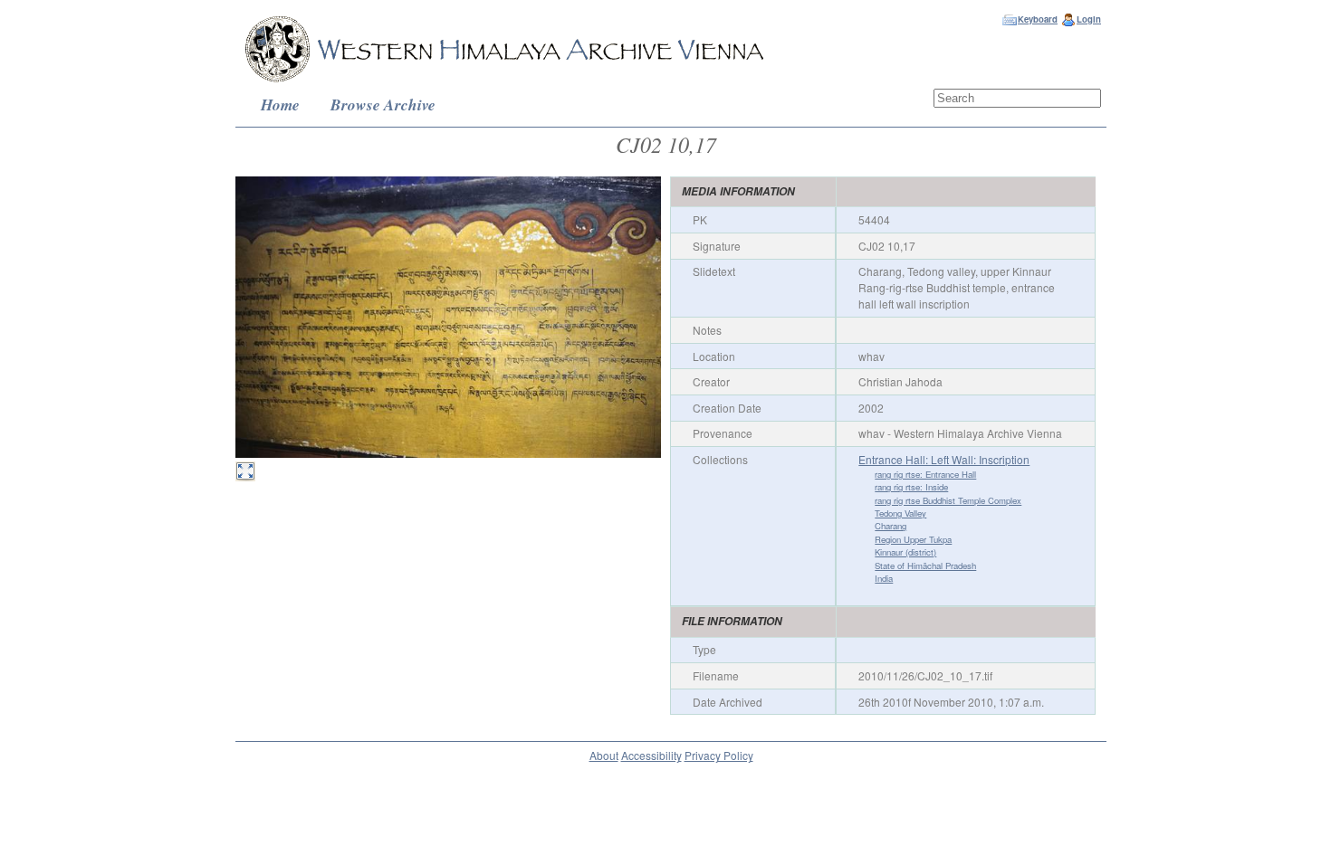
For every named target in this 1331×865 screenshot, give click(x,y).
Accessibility (651, 755)
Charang (890, 525)
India (884, 578)
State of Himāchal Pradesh (925, 565)
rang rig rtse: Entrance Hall (925, 474)
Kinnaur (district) (905, 552)
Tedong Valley (900, 513)
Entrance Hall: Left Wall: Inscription (943, 459)
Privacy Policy (719, 755)
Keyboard (1038, 19)
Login (1089, 19)
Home (280, 104)
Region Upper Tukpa (913, 539)
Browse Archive (383, 104)
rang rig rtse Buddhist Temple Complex (948, 500)
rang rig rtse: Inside (911, 486)
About (603, 755)
